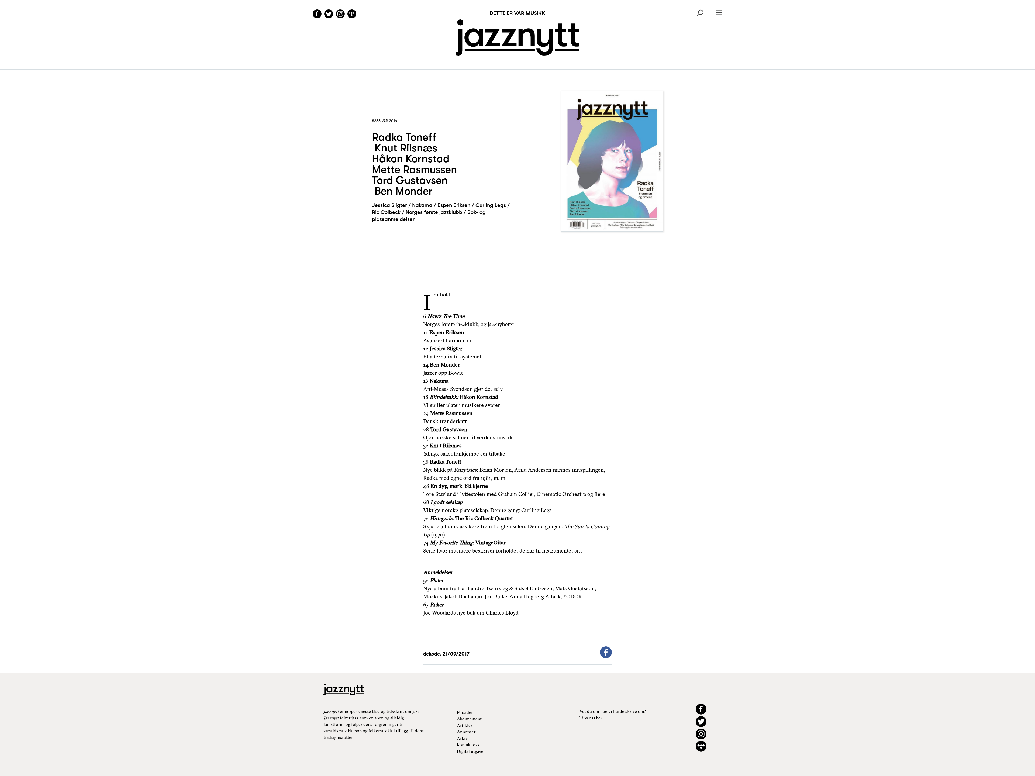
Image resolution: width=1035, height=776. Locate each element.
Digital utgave (470, 751)
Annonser (466, 731)
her (599, 717)
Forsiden (465, 712)
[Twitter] (328, 14)
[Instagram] (340, 14)
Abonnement (469, 719)
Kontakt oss (468, 744)
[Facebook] (317, 14)
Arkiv (462, 738)
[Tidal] (351, 14)
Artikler (464, 725)
